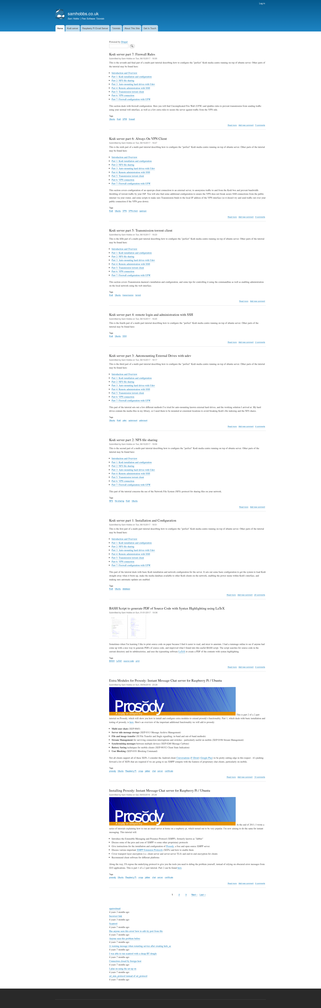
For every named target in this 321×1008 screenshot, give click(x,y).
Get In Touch (150, 28)
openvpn (142, 210)
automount (133, 420)
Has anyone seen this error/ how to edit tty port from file (136, 931)
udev (125, 420)
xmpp (140, 771)
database (126, 588)
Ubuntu (112, 119)
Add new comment (246, 125)
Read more (232, 125)
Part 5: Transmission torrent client (128, 91)
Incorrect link (115, 916)
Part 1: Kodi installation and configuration (132, 76)
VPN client (133, 210)
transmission (128, 295)
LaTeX (182, 651)
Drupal (124, 41)
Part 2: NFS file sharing (123, 80)
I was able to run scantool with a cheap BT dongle (133, 953)
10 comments (259, 777)
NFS (111, 500)
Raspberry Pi (130, 771)
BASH (112, 661)
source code (129, 661)
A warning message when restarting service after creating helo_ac (140, 946)
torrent (138, 295)
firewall (132, 119)
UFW (125, 119)
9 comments (260, 217)
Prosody (170, 846)
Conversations (183, 757)
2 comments (260, 342)
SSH (125, 336)
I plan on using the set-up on (122, 968)
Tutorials (116, 28)
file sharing (119, 500)
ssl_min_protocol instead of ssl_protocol (128, 976)
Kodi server (72, 28)
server (160, 771)
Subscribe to (110, 902)
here (132, 722)
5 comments (260, 125)
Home (60, 28)
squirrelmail (115, 908)
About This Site (132, 28)
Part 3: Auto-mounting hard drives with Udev (133, 84)
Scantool (113, 923)
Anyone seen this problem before (124, 938)
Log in (262, 3)
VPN (125, 210)
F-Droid (195, 757)
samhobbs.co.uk (83, 13)
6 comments (260, 426)
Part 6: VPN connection (123, 95)
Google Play (206, 757)
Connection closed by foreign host (125, 961)
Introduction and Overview (124, 73)
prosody (112, 771)
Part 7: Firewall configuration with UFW (131, 99)
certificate (169, 771)
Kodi (119, 119)
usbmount (143, 420)
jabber (147, 771)
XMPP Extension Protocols (150, 849)
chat (154, 771)
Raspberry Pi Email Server (95, 28)
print (137, 661)
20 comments (259, 595)
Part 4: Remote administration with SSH (131, 88)
